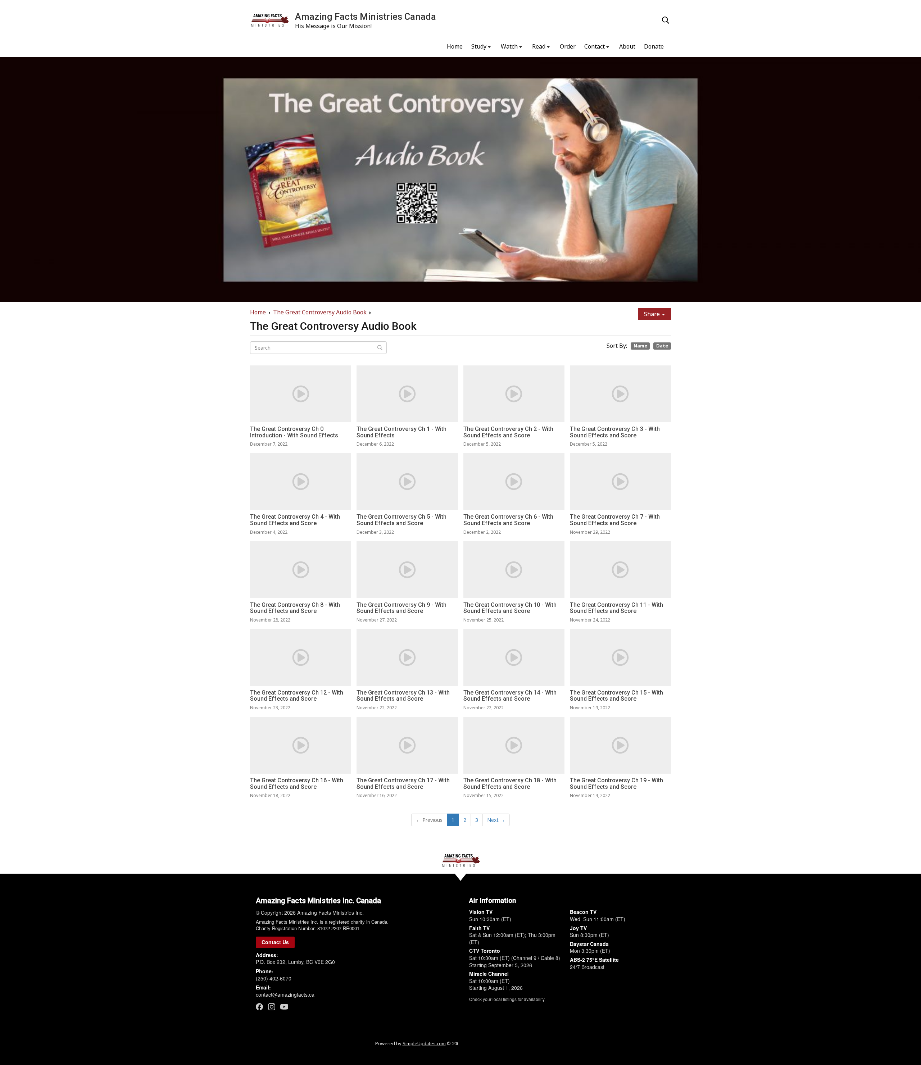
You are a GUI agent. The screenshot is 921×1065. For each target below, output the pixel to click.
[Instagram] (271, 1006)
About (627, 46)
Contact (594, 46)
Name (640, 345)
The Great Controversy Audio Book (320, 312)
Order (568, 46)
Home (455, 46)
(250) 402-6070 (273, 978)
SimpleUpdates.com (424, 1043)
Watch (509, 46)
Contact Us (275, 942)
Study (478, 46)
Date (662, 345)
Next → (496, 819)
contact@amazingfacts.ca (285, 994)
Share (652, 314)
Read (538, 46)
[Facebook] (259, 1006)
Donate (654, 46)
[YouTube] (284, 1006)
